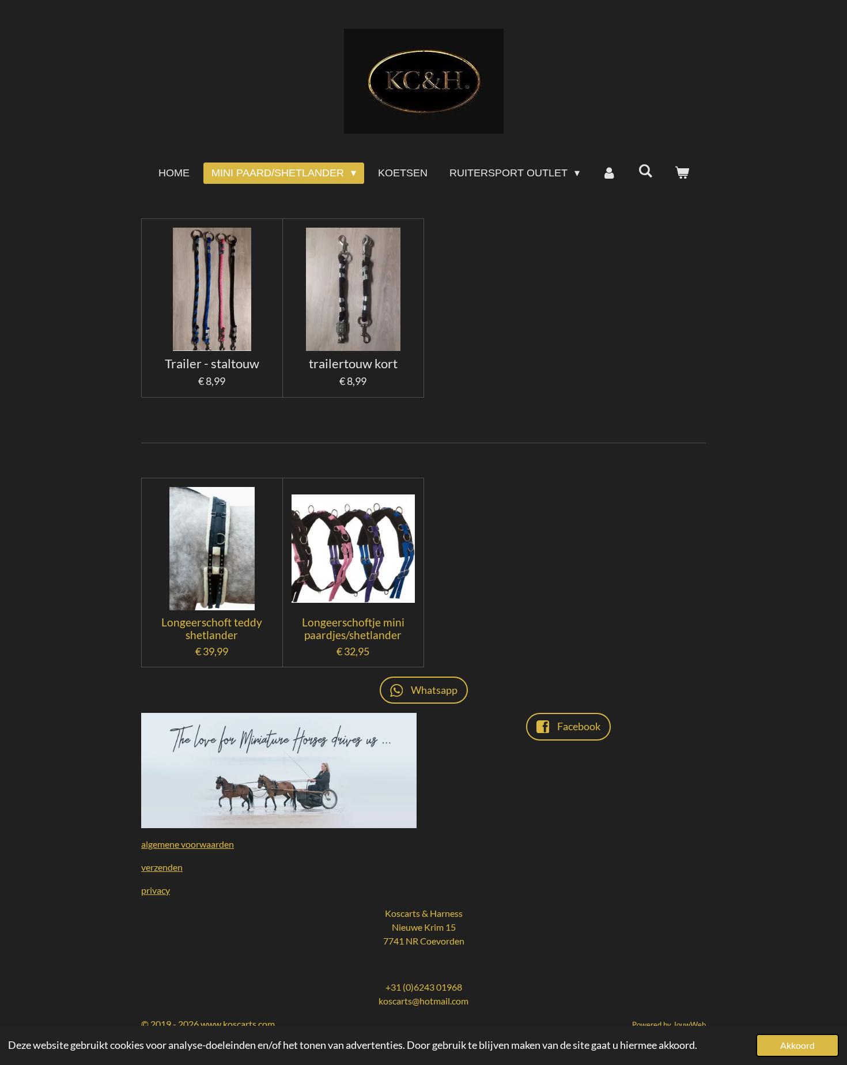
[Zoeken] (645, 171)
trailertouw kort (353, 364)
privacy (155, 890)
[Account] (608, 173)
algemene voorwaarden (187, 844)
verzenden (162, 867)
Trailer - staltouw (212, 364)
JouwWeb (689, 1024)
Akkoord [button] (797, 1045)
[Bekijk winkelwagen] (681, 173)
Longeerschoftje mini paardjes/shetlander (353, 628)
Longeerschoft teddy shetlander (211, 628)
